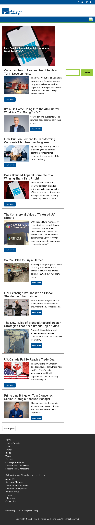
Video (8, 456)
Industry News (12, 491)
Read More (9, 99)
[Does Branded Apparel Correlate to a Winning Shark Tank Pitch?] (16, 182)
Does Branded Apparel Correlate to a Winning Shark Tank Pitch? (28, 176)
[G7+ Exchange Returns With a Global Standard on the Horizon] (16, 300)
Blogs (8, 452)
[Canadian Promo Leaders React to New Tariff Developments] (16, 78)
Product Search (12, 443)
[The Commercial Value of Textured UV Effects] (16, 222)
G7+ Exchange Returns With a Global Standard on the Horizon (28, 294)
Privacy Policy (10, 510)
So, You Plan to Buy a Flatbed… (25, 260)
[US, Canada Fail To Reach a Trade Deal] (16, 364)
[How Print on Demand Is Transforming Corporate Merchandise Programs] (16, 146)
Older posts (10, 428)
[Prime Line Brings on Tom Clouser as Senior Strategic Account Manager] (16, 403)
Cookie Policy (33, 510)
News (8, 446)
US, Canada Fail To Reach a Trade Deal (29, 359)
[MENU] (91, 19)
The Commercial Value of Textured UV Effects (29, 216)
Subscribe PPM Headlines (17, 465)
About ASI (10, 479)
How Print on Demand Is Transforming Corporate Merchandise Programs (29, 140)
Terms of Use (22, 510)
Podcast (9, 459)
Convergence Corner (15, 462)
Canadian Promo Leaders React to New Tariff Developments (30, 72)
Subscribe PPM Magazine (17, 468)
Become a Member (14, 482)
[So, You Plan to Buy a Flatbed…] (16, 264)
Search (87, 72)
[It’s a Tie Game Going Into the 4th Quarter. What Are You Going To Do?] (16, 117)
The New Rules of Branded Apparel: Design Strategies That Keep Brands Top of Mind (32, 324)
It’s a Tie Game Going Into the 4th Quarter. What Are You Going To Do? (32, 110)
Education (10, 498)
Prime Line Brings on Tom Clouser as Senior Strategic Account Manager (28, 397)
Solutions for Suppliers (16, 488)
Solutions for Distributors (17, 485)
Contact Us (10, 501)
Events (8, 449)
